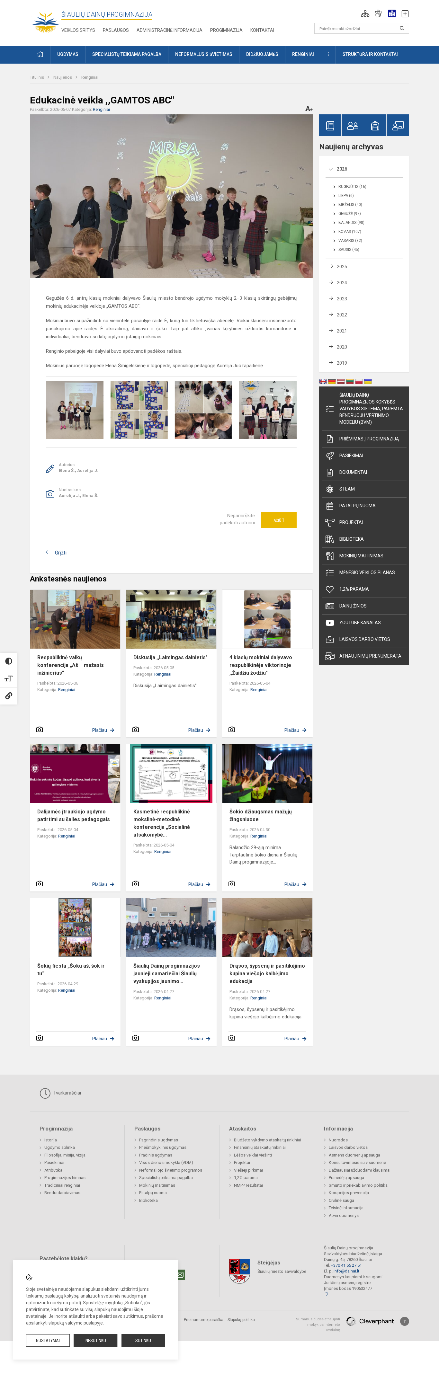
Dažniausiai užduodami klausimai (359, 1170)
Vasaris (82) (350, 240)
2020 (342, 347)
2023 (342, 298)
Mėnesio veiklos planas (367, 572)
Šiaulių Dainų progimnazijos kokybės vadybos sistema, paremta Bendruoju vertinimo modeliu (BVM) (371, 409)
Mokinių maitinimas (361, 555)
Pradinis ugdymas (155, 1155)
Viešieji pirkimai (248, 1170)
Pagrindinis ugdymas (158, 1140)
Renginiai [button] (303, 54)
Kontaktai (262, 30)
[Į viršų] (404, 1321)
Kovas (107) (349, 231)
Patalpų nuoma (357, 505)
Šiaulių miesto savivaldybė (281, 1271)
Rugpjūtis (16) (352, 186)
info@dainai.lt (346, 1271)
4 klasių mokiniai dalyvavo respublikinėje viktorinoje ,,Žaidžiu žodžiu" (260, 665)
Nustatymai (48, 1340)
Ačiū (278, 520)
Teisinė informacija (346, 1207)
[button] (365, 13)
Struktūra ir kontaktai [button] (370, 54)
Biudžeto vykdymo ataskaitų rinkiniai (267, 1140)
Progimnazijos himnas (64, 1177)
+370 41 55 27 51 (346, 1265)
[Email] (180, 1275)
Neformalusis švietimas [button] (203, 54)
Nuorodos (338, 1140)
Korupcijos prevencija (349, 1192)
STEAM (347, 489)
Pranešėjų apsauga (346, 1177)
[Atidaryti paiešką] (402, 28)
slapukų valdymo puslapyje (76, 1322)
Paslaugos (116, 30)
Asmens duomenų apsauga (354, 1155)
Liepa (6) (346, 195)
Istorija (50, 1140)
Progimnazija (226, 30)
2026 (342, 169)
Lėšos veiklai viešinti (253, 1155)
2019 (342, 363)
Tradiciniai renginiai (62, 1185)
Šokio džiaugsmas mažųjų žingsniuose (260, 815)
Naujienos (63, 77)
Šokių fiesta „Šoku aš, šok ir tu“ (71, 970)
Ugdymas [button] (67, 54)
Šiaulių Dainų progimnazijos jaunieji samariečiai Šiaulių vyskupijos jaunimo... (166, 973)
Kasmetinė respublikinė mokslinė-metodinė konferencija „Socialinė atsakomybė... (161, 823)
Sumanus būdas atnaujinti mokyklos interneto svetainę (318, 1324)
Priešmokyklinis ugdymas (162, 1147)
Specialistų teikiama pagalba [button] (126, 54)
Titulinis (37, 77)
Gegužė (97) (349, 213)
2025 (342, 266)
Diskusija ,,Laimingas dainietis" (170, 657)
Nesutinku (95, 1340)
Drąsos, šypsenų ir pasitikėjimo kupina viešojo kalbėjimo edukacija (267, 973)
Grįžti (61, 553)
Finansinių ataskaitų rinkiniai (260, 1147)
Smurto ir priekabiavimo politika (358, 1185)
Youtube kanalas (360, 622)
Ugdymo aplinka (59, 1147)
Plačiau (99, 730)
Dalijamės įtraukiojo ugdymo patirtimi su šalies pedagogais (73, 815)
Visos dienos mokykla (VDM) (166, 1162)
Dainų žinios (353, 605)
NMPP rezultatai (248, 1185)
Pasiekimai (351, 455)
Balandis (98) (351, 222)
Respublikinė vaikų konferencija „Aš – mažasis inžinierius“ (70, 665)
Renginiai (89, 77)
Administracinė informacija (169, 30)
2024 (342, 282)
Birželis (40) (350, 204)
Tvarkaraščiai (66, 1093)
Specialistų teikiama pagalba (166, 1177)
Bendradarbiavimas (62, 1192)
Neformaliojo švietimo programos (170, 1170)
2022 (342, 314)
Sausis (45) (348, 249)
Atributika (53, 1170)
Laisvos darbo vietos (364, 639)
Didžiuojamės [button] (262, 54)
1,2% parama (354, 589)
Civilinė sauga (341, 1200)
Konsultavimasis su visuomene (357, 1162)
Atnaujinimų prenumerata (370, 656)
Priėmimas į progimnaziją (369, 438)
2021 (342, 330)
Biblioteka (351, 539)
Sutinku (143, 1340)
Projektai (351, 522)
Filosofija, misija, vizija (64, 1155)
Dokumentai (353, 472)
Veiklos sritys (78, 30)
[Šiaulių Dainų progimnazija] (45, 22)
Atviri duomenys (344, 1215)
